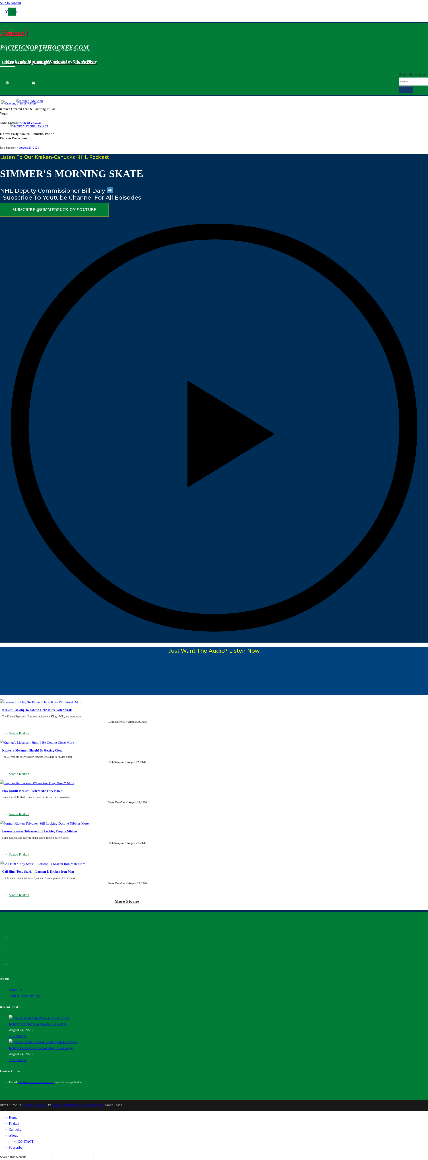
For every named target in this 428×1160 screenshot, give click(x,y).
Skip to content (10, 3)
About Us (15, 990)
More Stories (127, 901)
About (60, 62)
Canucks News (35, 1105)
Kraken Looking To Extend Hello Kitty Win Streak (37, 710)
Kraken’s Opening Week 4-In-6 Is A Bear (37, 1024)
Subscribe (85, 62)
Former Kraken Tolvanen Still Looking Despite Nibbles (39, 831)
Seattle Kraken (19, 733)
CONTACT (25, 1141)
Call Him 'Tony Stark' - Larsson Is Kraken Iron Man (38, 871)
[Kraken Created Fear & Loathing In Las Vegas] (43, 1042)
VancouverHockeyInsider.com (78, 1105)
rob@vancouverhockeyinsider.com (36, 1082)
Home (7, 62)
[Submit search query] (406, 89)
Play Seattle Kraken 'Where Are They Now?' (32, 790)
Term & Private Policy (24, 996)
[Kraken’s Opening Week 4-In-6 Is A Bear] (39, 1018)
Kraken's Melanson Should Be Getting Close (32, 750)
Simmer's (13, 32)
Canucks (42, 62)
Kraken (23, 62)
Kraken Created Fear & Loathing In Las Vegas (41, 1048)
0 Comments (18, 1036)
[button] (214, 428)
